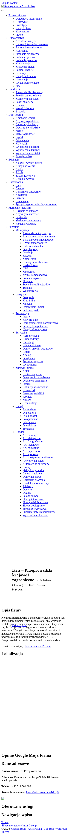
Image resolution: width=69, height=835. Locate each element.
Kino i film (29, 300)
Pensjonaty (29, 358)
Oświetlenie (22, 140)
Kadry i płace (23, 28)
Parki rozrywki (31, 310)
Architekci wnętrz (26, 41)
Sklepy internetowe (33, 499)
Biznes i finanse (17, 15)
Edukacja (13, 159)
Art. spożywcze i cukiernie (38, 457)
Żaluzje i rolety (24, 156)
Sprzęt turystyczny (33, 361)
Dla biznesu (29, 412)
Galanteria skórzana (34, 479)
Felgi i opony (30, 249)
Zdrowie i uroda (25, 367)
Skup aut (28, 281)
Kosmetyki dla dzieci (27, 98)
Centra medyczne (32, 374)
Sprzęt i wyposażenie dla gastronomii (36, 204)
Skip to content (9, 2)
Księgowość (22, 31)
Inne (18, 85)
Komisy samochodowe (35, 262)
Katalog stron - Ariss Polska (26, 828)
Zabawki (20, 111)
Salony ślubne (30, 495)
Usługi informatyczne (35, 329)
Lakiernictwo (30, 265)
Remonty (21, 73)
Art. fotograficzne (32, 441)
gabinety (27, 396)
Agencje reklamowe (27, 210)
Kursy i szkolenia (25, 165)
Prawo (19, 34)
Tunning (27, 287)
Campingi (28, 342)
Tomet (4, 822)
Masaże (27, 399)
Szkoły (19, 172)
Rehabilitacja (30, 403)
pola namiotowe (32, 345)
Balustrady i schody (27, 124)
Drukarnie (21, 217)
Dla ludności (30, 415)
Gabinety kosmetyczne (35, 386)
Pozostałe (13, 226)
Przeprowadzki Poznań (38, 646)
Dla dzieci (14, 89)
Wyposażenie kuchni (27, 146)
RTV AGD (22, 143)
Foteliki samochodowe (28, 95)
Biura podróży (31, 338)
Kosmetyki (29, 390)
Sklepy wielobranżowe (35, 502)
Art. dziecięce (30, 435)
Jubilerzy (28, 486)
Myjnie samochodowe (35, 274)
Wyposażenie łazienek (28, 149)
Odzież (27, 492)
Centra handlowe (32, 473)
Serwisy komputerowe (35, 326)
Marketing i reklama (19, 207)
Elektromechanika (33, 246)
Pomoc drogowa (32, 278)
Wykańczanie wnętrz (27, 82)
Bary (18, 185)
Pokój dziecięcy (24, 101)
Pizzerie (20, 197)
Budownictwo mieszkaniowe (32, 44)
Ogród (19, 137)
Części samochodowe (35, 242)
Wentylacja (22, 79)
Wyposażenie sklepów (35, 515)
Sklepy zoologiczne (34, 505)
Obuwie (27, 489)
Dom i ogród (15, 114)
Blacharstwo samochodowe (38, 239)
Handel (20, 431)
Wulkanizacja (30, 290)
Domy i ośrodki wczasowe (38, 348)
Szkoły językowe (25, 175)
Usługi (19, 406)
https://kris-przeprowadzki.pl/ (42, 792)
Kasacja (27, 255)
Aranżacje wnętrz (25, 117)
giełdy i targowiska (33, 470)
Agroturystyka (31, 335)
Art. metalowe (31, 444)
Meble (19, 130)
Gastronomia (15, 181)
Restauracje (22, 201)
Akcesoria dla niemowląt (29, 92)
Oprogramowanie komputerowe (40, 322)
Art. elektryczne (32, 438)
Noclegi (27, 354)
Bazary (27, 467)
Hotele (26, 351)
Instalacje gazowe (25, 57)
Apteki (26, 370)
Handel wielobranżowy (36, 483)
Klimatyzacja (23, 63)
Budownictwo (16, 37)
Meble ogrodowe (25, 133)
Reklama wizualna (26, 223)
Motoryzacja (23, 230)
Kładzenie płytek (25, 66)
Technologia (22, 313)
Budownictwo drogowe (29, 47)
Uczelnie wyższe (25, 178)
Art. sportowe (30, 454)
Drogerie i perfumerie (35, 380)
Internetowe (29, 422)
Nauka (19, 169)
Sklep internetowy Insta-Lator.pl (19, 825)
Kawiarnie (21, 194)
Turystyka (21, 332)
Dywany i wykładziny (28, 127)
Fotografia (28, 297)
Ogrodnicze (29, 425)
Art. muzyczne (31, 447)
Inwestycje (22, 25)
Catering (20, 188)
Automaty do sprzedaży (36, 463)
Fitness (26, 383)
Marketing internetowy (28, 220)
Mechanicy (29, 271)
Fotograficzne (30, 419)
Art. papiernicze (32, 451)
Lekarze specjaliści (33, 393)
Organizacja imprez (33, 306)
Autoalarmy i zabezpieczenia (39, 236)
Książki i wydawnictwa (29, 162)
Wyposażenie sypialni (28, 153)
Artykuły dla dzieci (33, 460)
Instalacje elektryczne (27, 53)
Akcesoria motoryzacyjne (37, 233)
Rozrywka (21, 294)
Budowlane (29, 409)
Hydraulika (22, 50)
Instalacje (28, 252)
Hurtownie (22, 21)
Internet (27, 316)
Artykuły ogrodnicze (27, 121)
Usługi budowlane (26, 76)
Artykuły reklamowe (27, 214)
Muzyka (27, 303)
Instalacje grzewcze (26, 60)
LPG (25, 268)
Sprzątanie (28, 428)
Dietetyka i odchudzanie (36, 377)
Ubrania (20, 105)
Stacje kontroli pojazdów (36, 284)
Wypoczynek (30, 364)
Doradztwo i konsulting (29, 18)
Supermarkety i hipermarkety (39, 511)
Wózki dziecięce (25, 108)
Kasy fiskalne (30, 319)
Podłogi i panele (25, 69)
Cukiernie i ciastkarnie (28, 191)
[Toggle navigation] (2, 10)
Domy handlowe (32, 476)
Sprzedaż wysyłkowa (35, 508)
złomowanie (29, 258)
